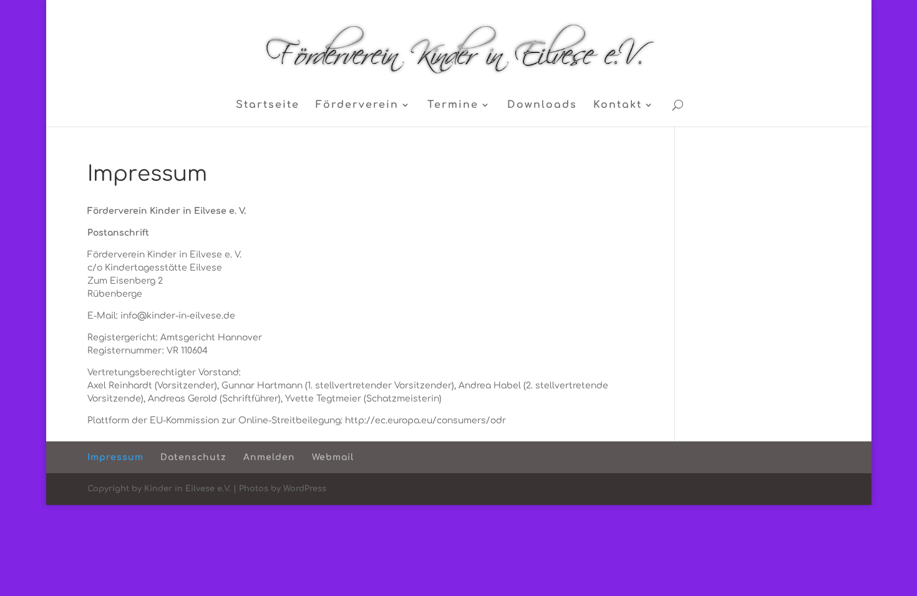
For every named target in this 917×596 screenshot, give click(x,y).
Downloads (542, 105)
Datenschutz (193, 457)
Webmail (333, 457)
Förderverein (357, 105)
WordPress (304, 488)
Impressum (115, 457)
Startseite (267, 105)
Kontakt (617, 105)
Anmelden (269, 457)
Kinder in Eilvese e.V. (187, 488)
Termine (452, 105)
